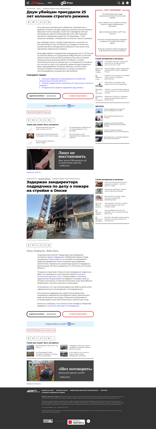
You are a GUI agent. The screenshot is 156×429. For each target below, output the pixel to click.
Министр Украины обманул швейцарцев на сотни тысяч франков (116, 130)
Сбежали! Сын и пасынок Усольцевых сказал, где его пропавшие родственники (117, 77)
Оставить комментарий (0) (78, 96)
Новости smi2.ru (34, 172)
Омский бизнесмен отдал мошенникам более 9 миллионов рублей (112, 16)
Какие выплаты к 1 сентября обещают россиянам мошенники (116, 137)
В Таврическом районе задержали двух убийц (62, 88)
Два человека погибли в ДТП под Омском (112, 33)
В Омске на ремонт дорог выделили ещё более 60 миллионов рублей (112, 50)
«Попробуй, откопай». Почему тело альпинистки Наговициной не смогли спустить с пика (116, 63)
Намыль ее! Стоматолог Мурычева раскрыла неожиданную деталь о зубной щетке (116, 98)
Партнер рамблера (60, 421)
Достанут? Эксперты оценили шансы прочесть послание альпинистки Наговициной (117, 219)
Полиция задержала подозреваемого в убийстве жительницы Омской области (62, 80)
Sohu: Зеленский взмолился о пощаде (114, 116)
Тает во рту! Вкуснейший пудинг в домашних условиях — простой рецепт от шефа (116, 184)
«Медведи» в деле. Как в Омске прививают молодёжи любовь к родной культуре (79, 347)
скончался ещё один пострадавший (63, 306)
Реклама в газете (62, 390)
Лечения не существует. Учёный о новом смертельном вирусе (116, 190)
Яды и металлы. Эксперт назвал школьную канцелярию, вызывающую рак (115, 198)
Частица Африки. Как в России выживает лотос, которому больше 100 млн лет (116, 212)
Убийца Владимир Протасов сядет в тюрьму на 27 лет (45, 128)
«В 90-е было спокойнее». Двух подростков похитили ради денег (116, 83)
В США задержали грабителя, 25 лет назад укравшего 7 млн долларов (80, 129)
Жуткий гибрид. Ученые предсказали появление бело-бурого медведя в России (117, 70)
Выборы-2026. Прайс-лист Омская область (84, 390)
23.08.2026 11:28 (32, 179)
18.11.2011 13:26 (31, 8)
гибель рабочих (55, 259)
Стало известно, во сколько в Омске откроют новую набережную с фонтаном (112, 24)
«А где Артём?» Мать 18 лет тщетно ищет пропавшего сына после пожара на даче (116, 205)
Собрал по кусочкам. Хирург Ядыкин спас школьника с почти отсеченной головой (117, 91)
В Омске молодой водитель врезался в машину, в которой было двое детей (112, 41)
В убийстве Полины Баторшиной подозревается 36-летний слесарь (47, 135)
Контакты (104, 390)
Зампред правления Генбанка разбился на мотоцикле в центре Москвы (115, 124)
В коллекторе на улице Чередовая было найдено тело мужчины (79, 135)
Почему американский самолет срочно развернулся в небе (114, 109)
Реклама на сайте (48, 390)
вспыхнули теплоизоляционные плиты (61, 275)
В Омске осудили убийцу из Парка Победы (45, 141)
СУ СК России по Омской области (38, 240)
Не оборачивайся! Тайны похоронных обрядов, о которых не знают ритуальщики (46, 354)
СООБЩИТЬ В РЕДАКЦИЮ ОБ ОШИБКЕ (53, 392)
